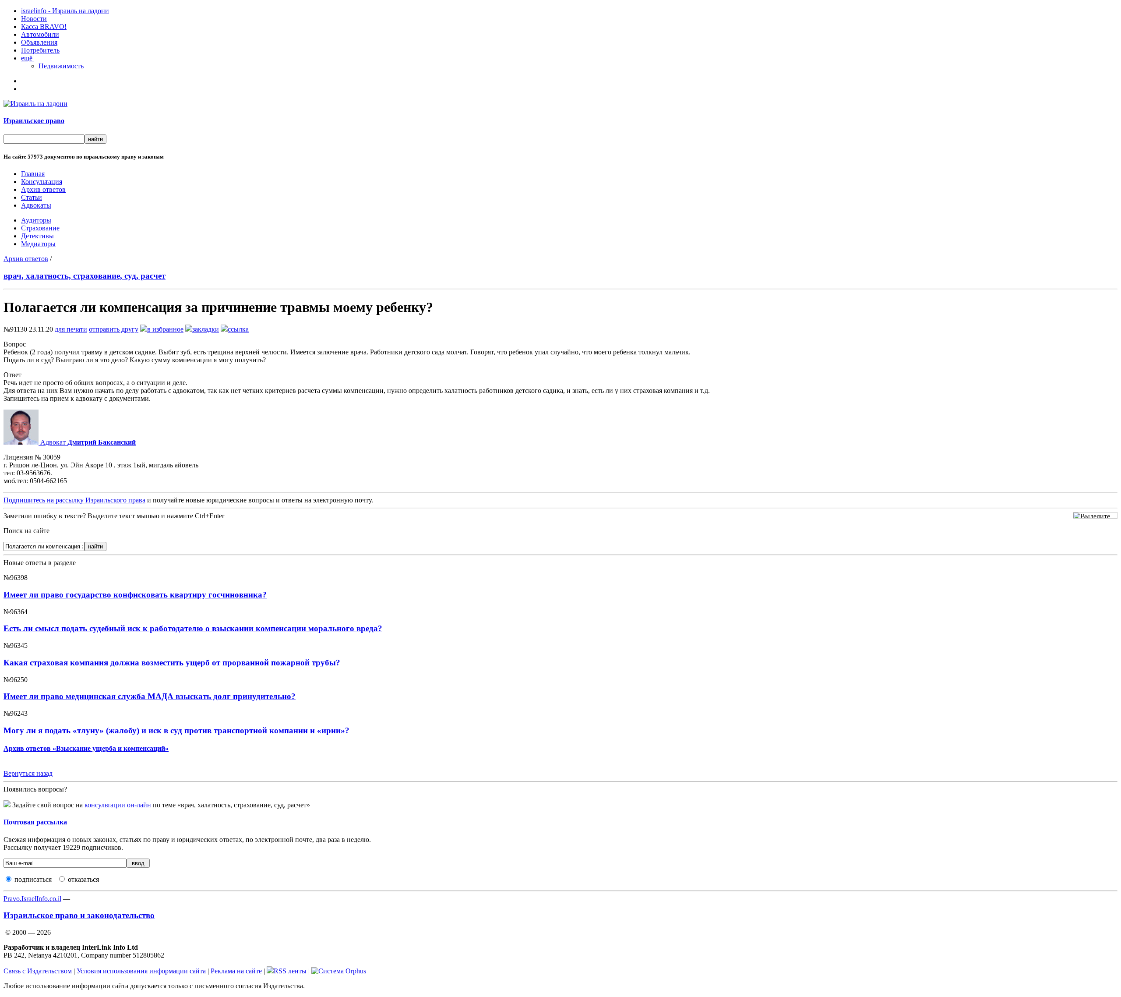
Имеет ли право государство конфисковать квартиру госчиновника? (135, 594)
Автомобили (40, 34)
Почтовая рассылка (35, 822)
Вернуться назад (28, 773)
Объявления (39, 42)
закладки (205, 329)
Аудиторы (36, 220)
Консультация (41, 181)
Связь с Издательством (38, 971)
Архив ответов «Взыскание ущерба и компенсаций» (86, 748)
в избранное (165, 329)
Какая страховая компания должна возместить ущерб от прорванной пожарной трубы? (172, 662)
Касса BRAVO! (44, 26)
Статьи (31, 197)
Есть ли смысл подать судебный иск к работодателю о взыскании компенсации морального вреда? (193, 628)
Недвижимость (61, 66)
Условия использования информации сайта (141, 971)
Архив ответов (43, 189)
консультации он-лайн (118, 805)
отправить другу (113, 329)
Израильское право (34, 120)
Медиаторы (38, 243)
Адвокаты (36, 205)
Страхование (40, 228)
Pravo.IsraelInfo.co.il (32, 898)
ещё (27, 58)
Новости (34, 18)
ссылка (238, 329)
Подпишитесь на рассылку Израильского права (74, 500)
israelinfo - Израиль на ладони (65, 10)
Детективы (37, 236)
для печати (71, 329)
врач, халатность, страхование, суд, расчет (85, 275)
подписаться (33, 879)
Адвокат (87, 442)
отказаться (83, 879)
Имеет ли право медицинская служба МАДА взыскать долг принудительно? (150, 696)
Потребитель (40, 50)
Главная (33, 173)
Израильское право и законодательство (79, 915)
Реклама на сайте (236, 971)
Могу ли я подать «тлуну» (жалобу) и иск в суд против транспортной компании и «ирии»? (176, 730)
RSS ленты (290, 971)
